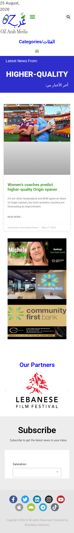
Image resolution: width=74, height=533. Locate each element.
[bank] (37, 338)
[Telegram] (43, 507)
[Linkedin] (37, 499)
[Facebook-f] (13, 499)
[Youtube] (61, 499)
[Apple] (19, 507)
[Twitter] (25, 499)
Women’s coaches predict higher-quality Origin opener (32, 187)
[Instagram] (49, 499)
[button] (32, 17)
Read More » (15, 217)
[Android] (31, 507)
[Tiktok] (55, 507)
